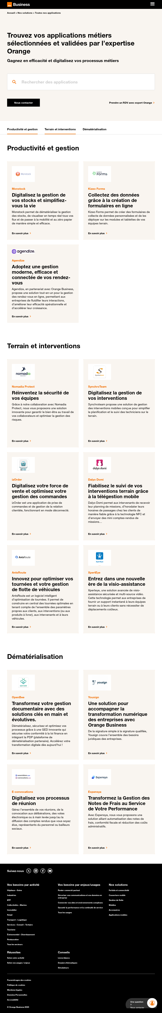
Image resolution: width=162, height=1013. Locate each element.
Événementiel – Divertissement (21, 934)
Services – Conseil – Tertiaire (20, 924)
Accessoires (114, 910)
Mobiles (112, 905)
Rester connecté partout (69, 890)
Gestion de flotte (116, 900)
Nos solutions (25, 12)
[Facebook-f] (42, 870)
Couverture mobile (117, 895)
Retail (9, 915)
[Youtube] (50, 870)
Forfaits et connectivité (119, 890)
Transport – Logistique (17, 919)
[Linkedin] (35, 870)
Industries (11, 895)
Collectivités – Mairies (17, 905)
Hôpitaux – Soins (14, 890)
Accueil (11, 12)
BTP (9, 900)
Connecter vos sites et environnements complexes (80, 902)
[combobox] (81, 82)
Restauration (13, 939)
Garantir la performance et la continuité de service (80, 907)
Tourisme (11, 929)
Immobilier (12, 910)
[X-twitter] (28, 870)
